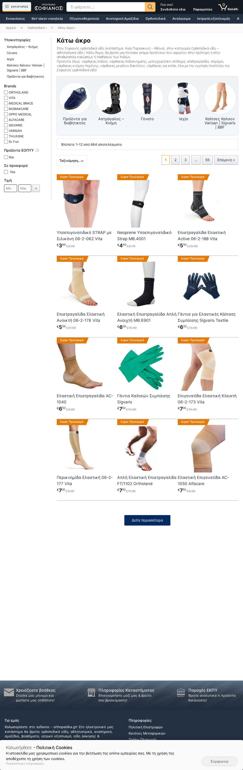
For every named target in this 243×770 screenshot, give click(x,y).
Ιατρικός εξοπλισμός (213, 18)
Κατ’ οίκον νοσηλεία (47, 18)
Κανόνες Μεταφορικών (147, 733)
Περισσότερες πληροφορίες (25, 763)
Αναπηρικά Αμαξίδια (122, 18)
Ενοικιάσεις (15, 18)
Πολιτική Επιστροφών (146, 727)
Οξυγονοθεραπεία (84, 18)
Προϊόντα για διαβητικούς (25, 76)
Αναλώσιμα (181, 18)
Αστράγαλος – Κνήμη (22, 47)
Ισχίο (10, 59)
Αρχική (11, 28)
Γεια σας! (173, 7)
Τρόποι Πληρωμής (143, 739)
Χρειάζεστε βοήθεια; (36, 690)
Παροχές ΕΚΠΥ (203, 690)
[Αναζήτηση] (150, 7)
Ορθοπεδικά (155, 18)
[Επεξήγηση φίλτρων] (40, 151)
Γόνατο (12, 53)
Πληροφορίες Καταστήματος (126, 690)
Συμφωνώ (219, 761)
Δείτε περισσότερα (147, 520)
